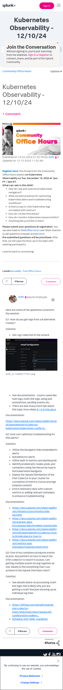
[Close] (58, 661)
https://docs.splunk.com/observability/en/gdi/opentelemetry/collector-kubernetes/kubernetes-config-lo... (31, 424)
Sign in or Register (38, 54)
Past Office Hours (32, 271)
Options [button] (54, 71)
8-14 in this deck (46, 409)
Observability (14, 271)
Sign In (46, 5)
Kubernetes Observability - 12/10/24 (31, 28)
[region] (31, 673)
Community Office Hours (17, 71)
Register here (10, 171)
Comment (51, 281)
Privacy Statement (30, 675)
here (40, 233)
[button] (7, 281)
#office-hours (32, 230)
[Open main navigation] (59, 5)
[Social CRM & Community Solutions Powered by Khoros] (52, 642)
